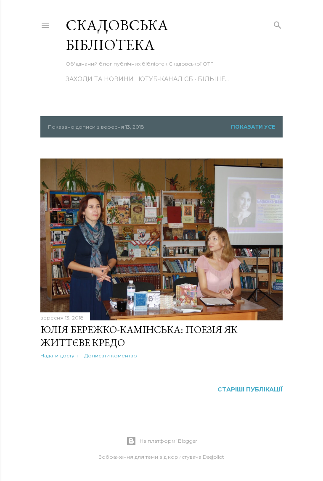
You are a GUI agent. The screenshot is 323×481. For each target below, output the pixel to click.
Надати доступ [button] (59, 355)
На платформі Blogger (168, 441)
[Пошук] (278, 23)
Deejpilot (213, 457)
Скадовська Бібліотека (117, 35)
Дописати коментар (110, 355)
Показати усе (253, 127)
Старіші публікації (250, 389)
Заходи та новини (100, 79)
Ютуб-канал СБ (165, 79)
